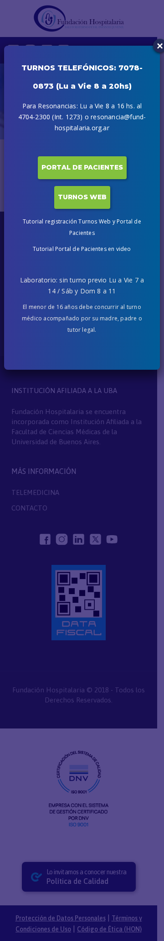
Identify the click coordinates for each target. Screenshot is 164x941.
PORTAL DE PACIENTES (82, 167)
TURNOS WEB (82, 197)
